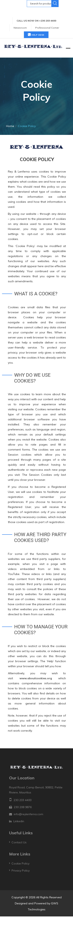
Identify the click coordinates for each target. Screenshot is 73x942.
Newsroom (20, 27)
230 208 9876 (23, 807)
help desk (37, 35)
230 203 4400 (22, 800)
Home (10, 126)
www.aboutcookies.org (35, 678)
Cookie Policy (20, 863)
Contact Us (19, 842)
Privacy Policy (21, 870)
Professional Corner (47, 27)
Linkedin (18, 821)
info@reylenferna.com (28, 814)
